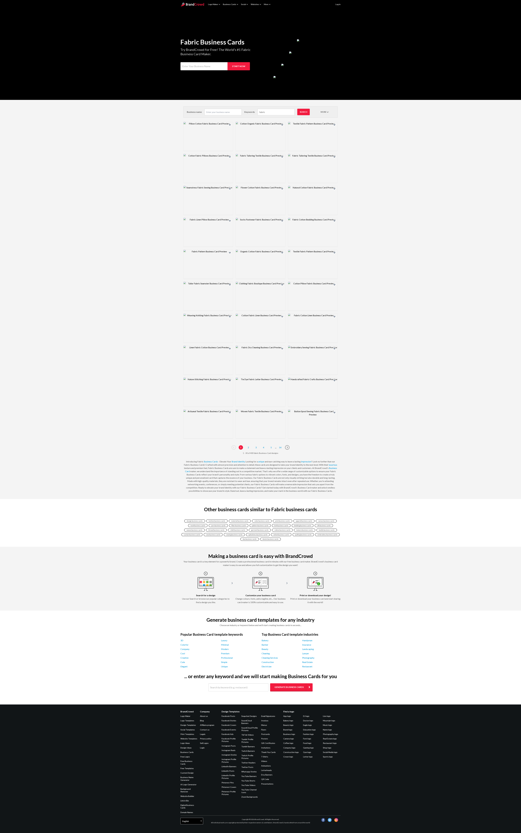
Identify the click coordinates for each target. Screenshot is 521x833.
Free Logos (185, 757)
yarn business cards (218, 526)
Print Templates (187, 734)
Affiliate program (207, 725)
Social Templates (187, 730)
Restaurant (307, 666)
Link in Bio (184, 800)
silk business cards (324, 526)
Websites (255, 4)
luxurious (333, 464)
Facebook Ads (228, 734)
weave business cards (194, 530)
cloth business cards (237, 530)
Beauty (265, 649)
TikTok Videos (247, 735)
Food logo (307, 743)
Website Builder (187, 796)
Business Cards (229, 4)
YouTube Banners (249, 776)
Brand (234, 461)
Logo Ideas (185, 743)
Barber (265, 644)
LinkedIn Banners (229, 766)
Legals (202, 734)
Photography (308, 657)
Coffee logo (288, 743)
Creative (184, 657)
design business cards (195, 521)
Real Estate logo (330, 738)
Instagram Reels (228, 750)
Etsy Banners (266, 775)
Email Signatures (268, 716)
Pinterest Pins (228, 782)
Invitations (265, 748)
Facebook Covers (229, 725)
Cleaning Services (270, 657)
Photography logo (330, 734)
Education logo (309, 730)
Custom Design (187, 773)
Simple (224, 662)
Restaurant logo (330, 743)
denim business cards (270, 539)
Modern (225, 649)
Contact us (204, 730)
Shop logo (327, 748)
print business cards (282, 521)
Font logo (307, 738)
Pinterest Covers (229, 787)
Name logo (327, 730)
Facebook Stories (229, 720)
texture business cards (304, 530)
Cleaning (266, 653)
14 (280, 447)
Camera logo (288, 738)
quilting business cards (303, 535)
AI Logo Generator (188, 784)
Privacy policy (205, 738)
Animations (266, 766)
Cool (182, 653)
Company (184, 649)
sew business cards (213, 535)
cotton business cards (282, 530)
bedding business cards (302, 526)
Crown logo (288, 757)
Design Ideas (186, 748)
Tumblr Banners (248, 746)
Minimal (225, 644)
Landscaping (308, 649)
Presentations (267, 784)
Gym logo (307, 752)
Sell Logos (204, 743)
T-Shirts (264, 757)
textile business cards (327, 530)
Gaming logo (308, 748)
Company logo (289, 748)
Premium (225, 653)
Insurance (306, 644)
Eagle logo (307, 725)
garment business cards (260, 530)
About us (204, 716)
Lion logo (327, 716)
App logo (287, 716)
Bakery (265, 640)
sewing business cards (234, 535)
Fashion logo (308, 734)
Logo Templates (187, 720)
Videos (264, 761)
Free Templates (187, 768)
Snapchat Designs (249, 716)
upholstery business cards (257, 535)
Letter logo (308, 757)
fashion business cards (217, 521)
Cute (182, 662)
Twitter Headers (248, 762)
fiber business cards (238, 526)
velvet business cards (281, 535)
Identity (241, 461)
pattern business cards (260, 526)
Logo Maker (213, 4)
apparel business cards (304, 521)
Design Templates (188, 725)
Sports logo (328, 757)
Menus (264, 725)
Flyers (263, 730)
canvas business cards (326, 521)
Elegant (184, 666)
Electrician (266, 666)
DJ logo (306, 716)
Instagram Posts (229, 746)
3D (181, 640)
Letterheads (266, 770)
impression (306, 461)
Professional (227, 657)
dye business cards (250, 539)
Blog (202, 720)
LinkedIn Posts (228, 771)
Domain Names (186, 812)
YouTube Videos (248, 785)
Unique (224, 666)
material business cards (239, 521)
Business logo (289, 734)
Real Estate (307, 662)
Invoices (264, 720)
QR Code (265, 779)
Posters (264, 738)
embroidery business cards (327, 535)
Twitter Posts (247, 767)
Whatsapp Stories (249, 771)
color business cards (261, 521)
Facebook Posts (228, 716)
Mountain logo (329, 720)
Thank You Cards (268, 752)
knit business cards (281, 526)
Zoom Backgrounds (249, 797)
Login (202, 748)
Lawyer (305, 653)
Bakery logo (288, 720)
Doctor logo (308, 720)
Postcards (265, 734)
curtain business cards (192, 535)
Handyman (307, 640)
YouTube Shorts (248, 781)
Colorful (184, 644)
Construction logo (291, 752)
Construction (268, 662)
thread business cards (216, 530)
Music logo (327, 725)
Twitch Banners (248, 751)
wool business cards (197, 526)
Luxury (224, 640)
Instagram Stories (229, 755)
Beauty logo (288, 725)
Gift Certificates (268, 743)
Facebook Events (229, 730)
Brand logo (287, 730)
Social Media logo (330, 752)
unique (261, 461)
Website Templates (188, 738)
